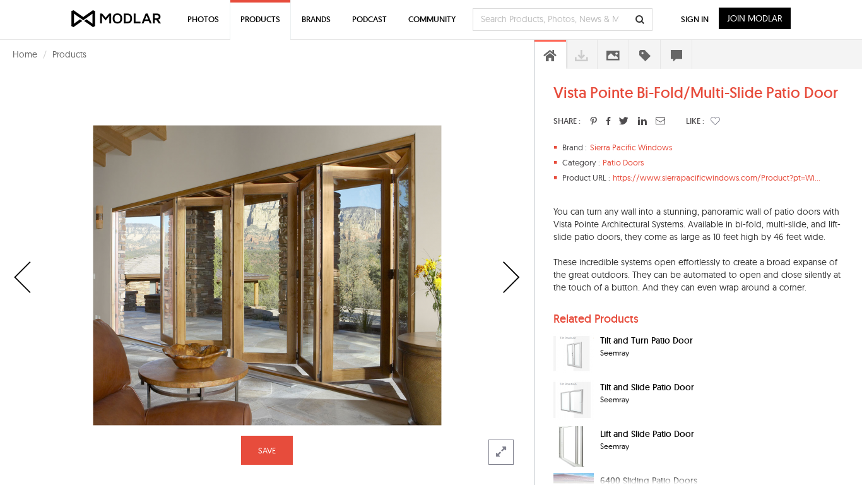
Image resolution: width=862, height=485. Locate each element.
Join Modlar (754, 18)
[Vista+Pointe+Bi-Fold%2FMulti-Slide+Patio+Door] (593, 121)
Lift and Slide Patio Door (647, 434)
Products (69, 54)
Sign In (695, 19)
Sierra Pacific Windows (631, 147)
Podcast (369, 19)
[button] (715, 121)
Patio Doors (623, 162)
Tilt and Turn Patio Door (646, 340)
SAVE (267, 450)
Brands (316, 19)
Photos (203, 19)
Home (25, 54)
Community (432, 19)
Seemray (614, 352)
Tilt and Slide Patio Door (647, 387)
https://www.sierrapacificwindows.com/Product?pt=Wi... (716, 177)
